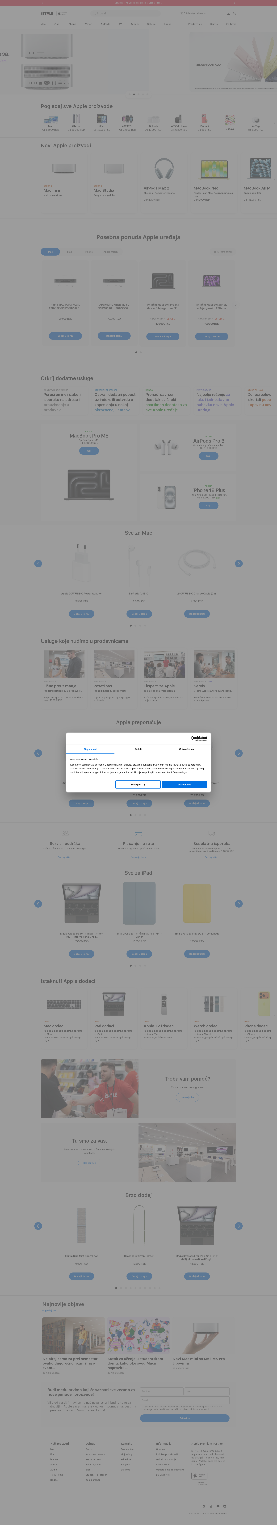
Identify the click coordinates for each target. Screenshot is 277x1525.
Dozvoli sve (184, 784)
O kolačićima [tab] (186, 749)
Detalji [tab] (138, 749)
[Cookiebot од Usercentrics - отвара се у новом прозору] (193, 738)
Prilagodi (136, 784)
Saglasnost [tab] (90, 749)
